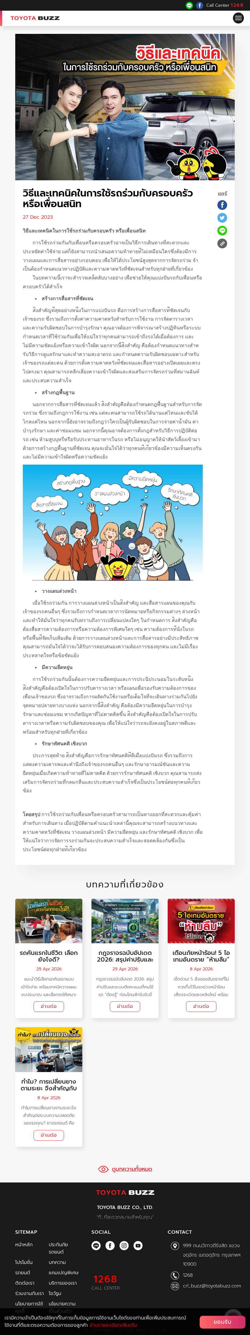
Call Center (225, 5)
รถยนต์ (22, 1272)
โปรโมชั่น (24, 1262)
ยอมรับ (223, 1322)
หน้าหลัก (24, 1244)
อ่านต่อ (49, 1006)
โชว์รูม (55, 1293)
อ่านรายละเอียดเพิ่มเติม (113, 1325)
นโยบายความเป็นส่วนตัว (62, 1307)
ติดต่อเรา (24, 1283)
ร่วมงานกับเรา (29, 1293)
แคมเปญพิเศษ (63, 1272)
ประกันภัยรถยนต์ (58, 1248)
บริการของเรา (63, 1283)
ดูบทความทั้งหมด (132, 1169)
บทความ (57, 1262)
